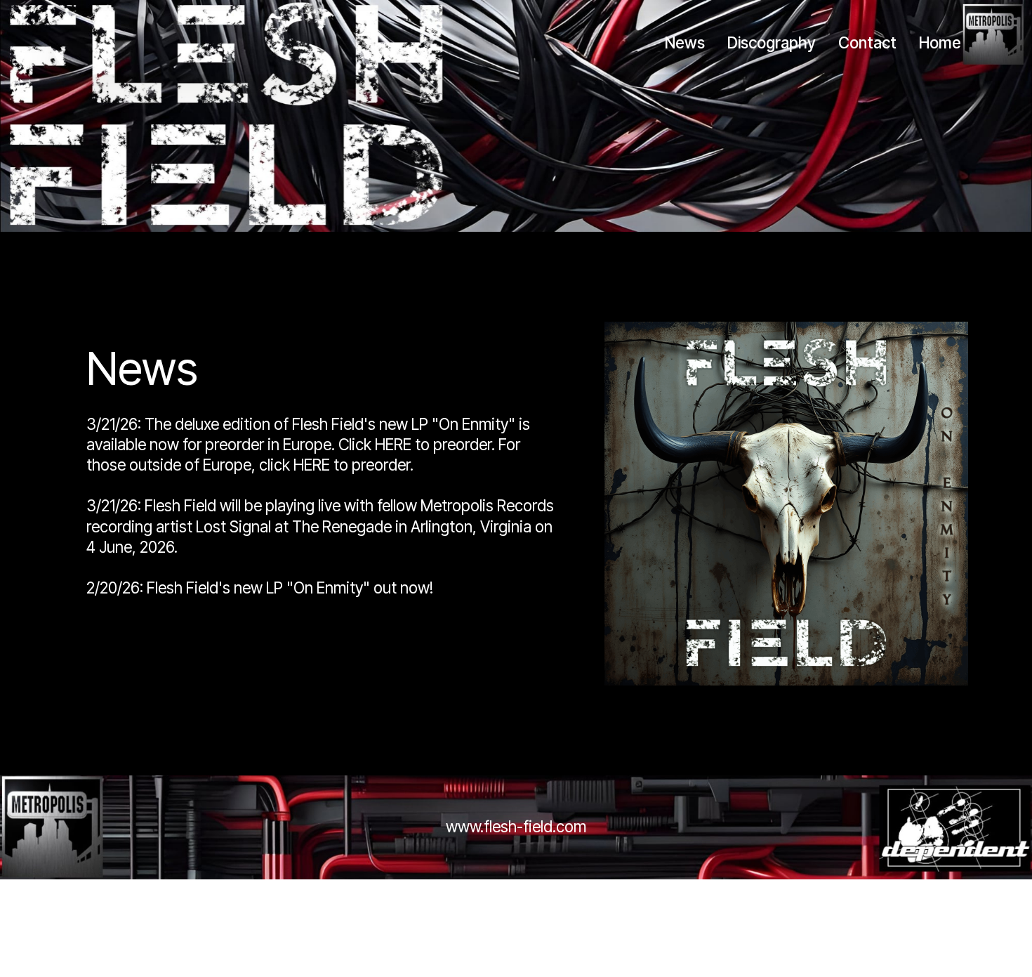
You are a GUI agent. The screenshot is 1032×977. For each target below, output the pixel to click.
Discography (771, 42)
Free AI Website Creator (516, 901)
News (685, 42)
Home (940, 42)
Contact (867, 42)
